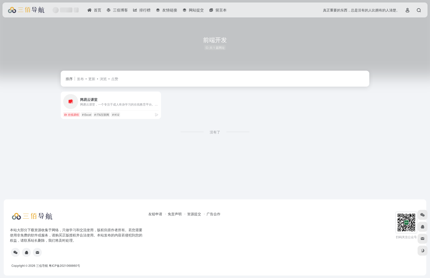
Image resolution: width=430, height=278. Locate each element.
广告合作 (213, 213)
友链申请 (155, 213)
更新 (91, 78)
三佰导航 (42, 265)
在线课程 (73, 114)
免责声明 (175, 213)
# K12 (115, 114)
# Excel (86, 114)
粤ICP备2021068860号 (64, 265)
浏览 (103, 78)
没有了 (215, 131)
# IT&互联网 (101, 114)
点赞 (114, 78)
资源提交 (194, 213)
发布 (80, 78)
